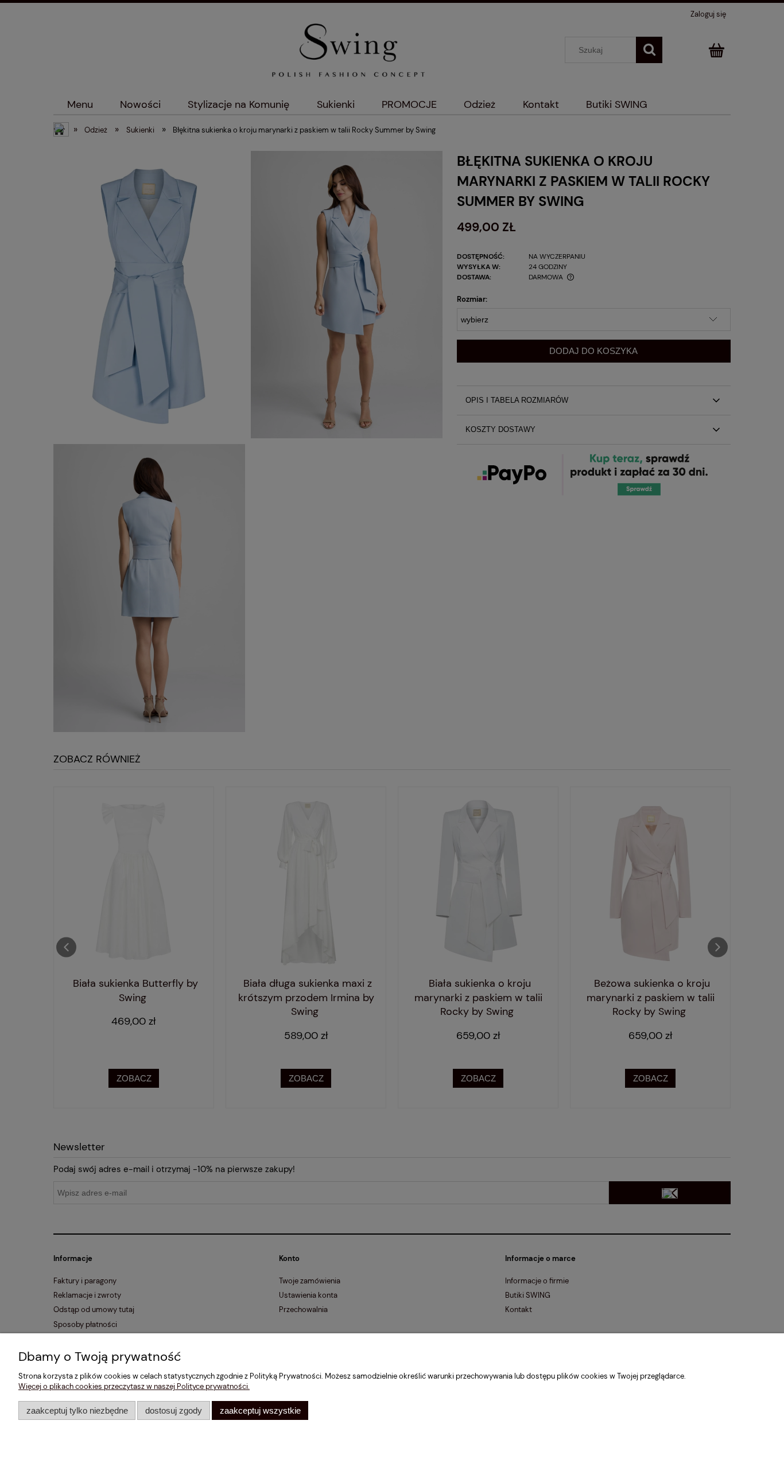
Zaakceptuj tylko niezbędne (77, 1410)
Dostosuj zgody (173, 1410)
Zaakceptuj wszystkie (260, 1410)
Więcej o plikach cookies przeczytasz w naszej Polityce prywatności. (134, 1386)
